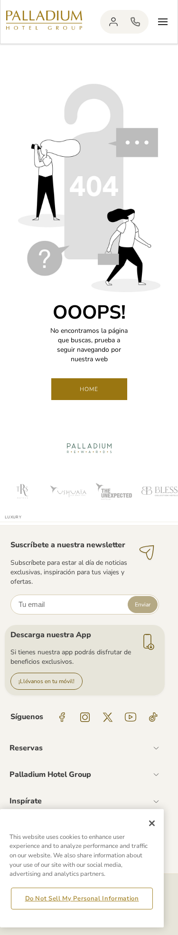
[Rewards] (113, 22)
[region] (82, 868)
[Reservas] (135, 22)
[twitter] (107, 717)
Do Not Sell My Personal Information (82, 898)
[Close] (151, 823)
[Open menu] (163, 22)
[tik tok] (153, 717)
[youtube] (130, 717)
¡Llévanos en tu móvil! (47, 681)
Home (89, 389)
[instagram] (85, 717)
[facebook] (62, 717)
